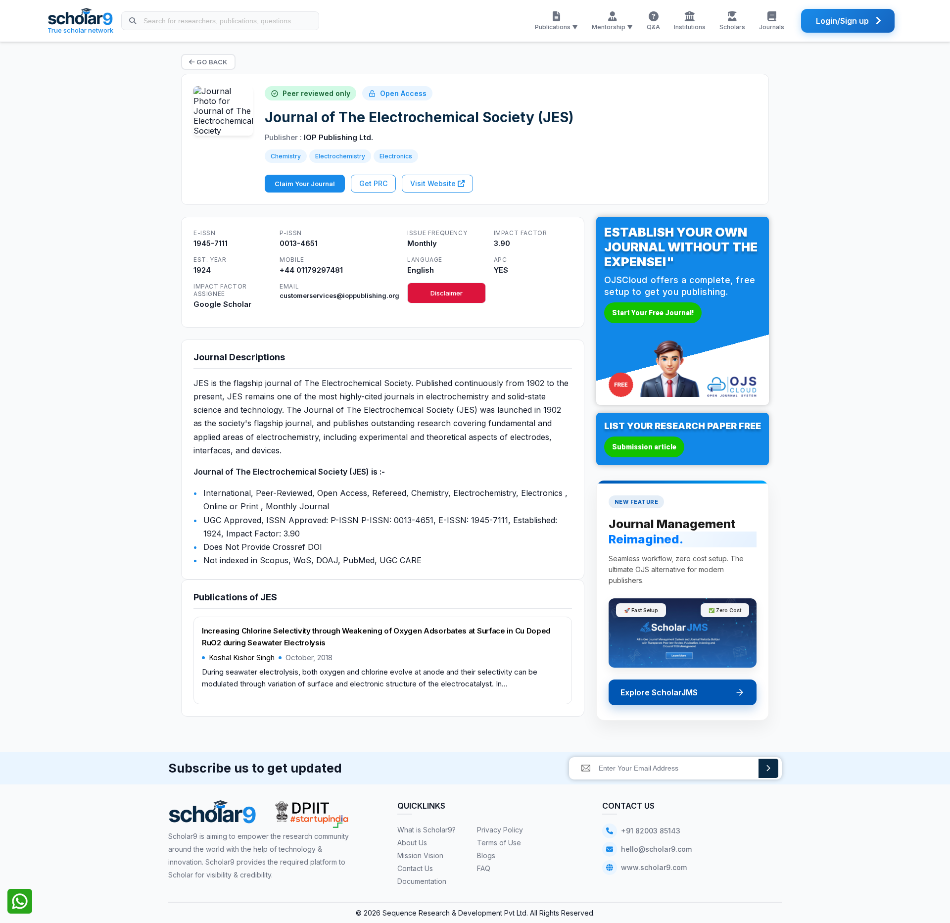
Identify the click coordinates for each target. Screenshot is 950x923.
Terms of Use (499, 842)
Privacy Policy (500, 830)
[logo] (212, 815)
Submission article (644, 447)
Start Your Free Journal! (653, 313)
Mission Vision (420, 855)
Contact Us (415, 868)
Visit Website (434, 183)
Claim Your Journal (305, 184)
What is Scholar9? (426, 830)
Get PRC (373, 183)
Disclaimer (446, 293)
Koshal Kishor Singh (242, 657)
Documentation (421, 881)
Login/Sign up (842, 21)
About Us (412, 842)
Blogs (486, 855)
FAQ (483, 868)
